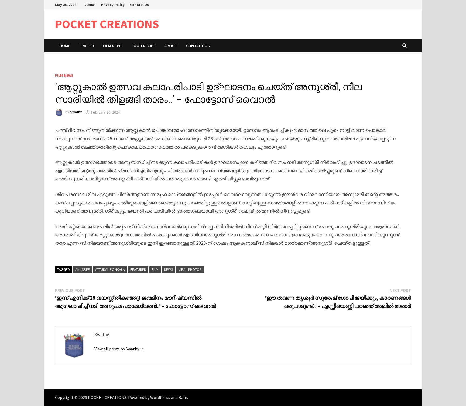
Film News (113, 45)
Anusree (82, 269)
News (168, 269)
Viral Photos (190, 269)
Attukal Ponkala (110, 269)
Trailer (86, 45)
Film (155, 269)
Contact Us (139, 4)
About (90, 4)
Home (64, 45)
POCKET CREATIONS (107, 23)
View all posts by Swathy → (119, 349)
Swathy (76, 112)
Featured (138, 269)
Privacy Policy (113, 4)
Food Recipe (143, 45)
